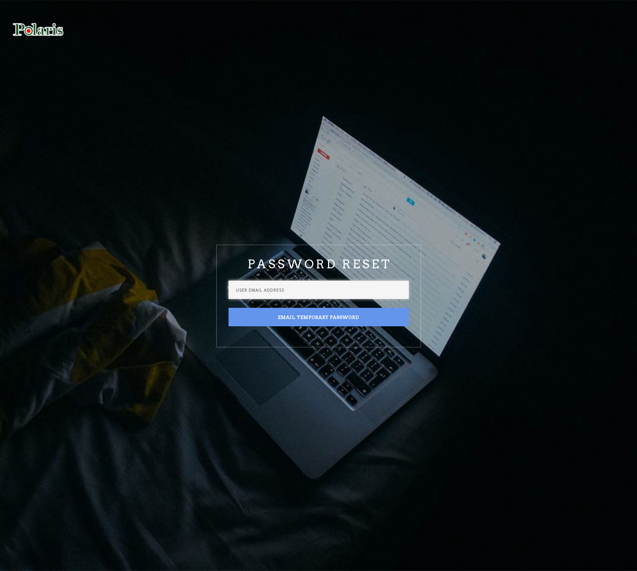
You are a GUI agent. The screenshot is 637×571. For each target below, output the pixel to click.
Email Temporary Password (318, 317)
